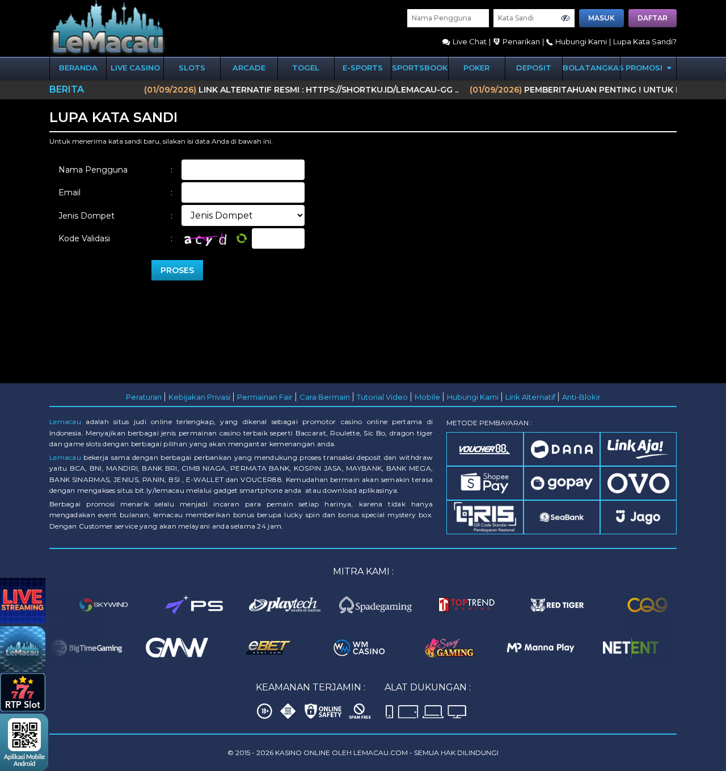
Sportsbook (420, 67)
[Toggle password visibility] (565, 18)
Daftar (653, 18)
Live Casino (135, 67)
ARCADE (249, 67)
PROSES (177, 270)
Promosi (645, 67)
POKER (476, 67)
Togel (305, 67)
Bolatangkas (591, 67)
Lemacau (65, 421)
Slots (192, 67)
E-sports (363, 67)
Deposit (533, 67)
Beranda (78, 67)
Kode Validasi (115, 238)
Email (115, 192)
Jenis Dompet (115, 216)
